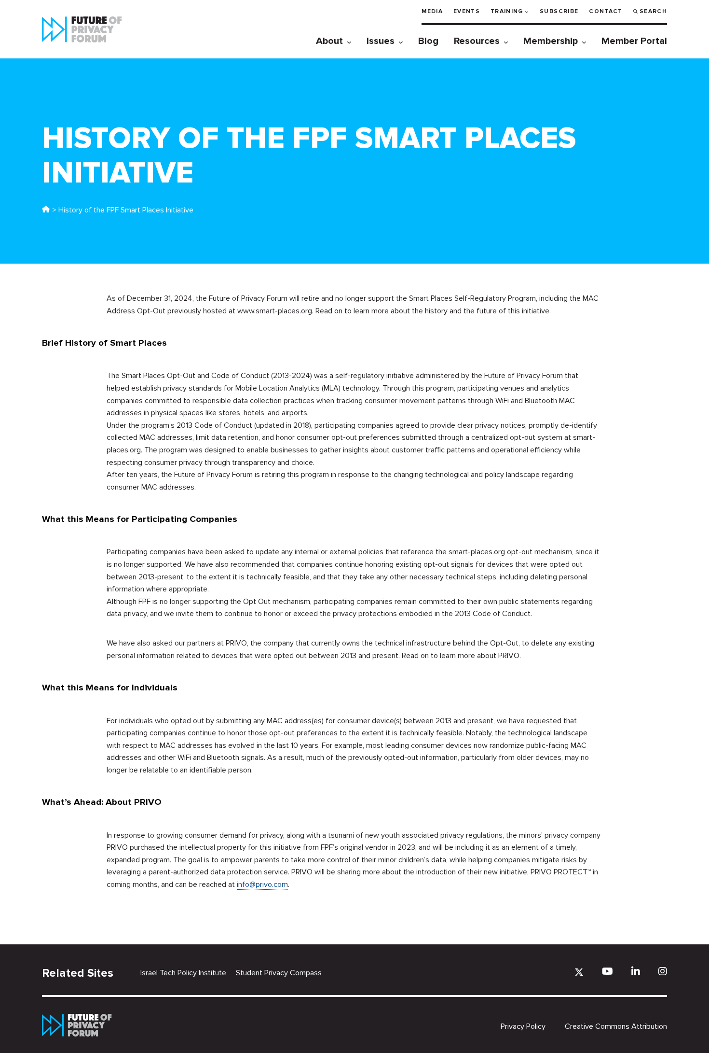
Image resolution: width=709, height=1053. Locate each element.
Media (432, 11)
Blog (428, 41)
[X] (579, 972)
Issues (381, 41)
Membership (550, 41)
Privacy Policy (523, 1026)
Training (507, 11)
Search (653, 11)
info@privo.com (262, 884)
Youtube (607, 971)
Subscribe (559, 11)
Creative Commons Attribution (616, 1026)
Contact (605, 11)
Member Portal (634, 41)
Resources (477, 41)
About (329, 41)
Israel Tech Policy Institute (183, 973)
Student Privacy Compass (279, 973)
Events (466, 11)
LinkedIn (635, 971)
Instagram (662, 971)
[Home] (46, 210)
